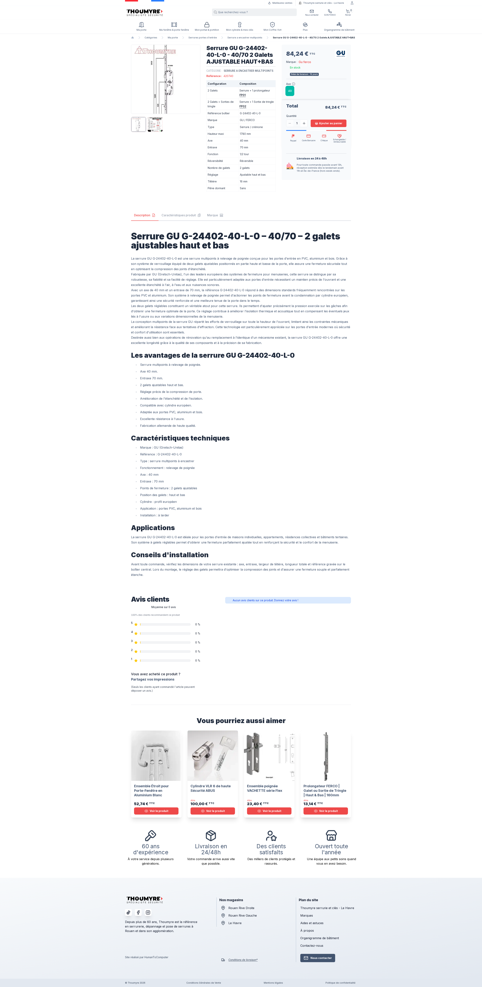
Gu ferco (305, 62)
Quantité (291, 115)
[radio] (290, 91)
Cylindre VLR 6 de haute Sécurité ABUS (211, 788)
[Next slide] (197, 79)
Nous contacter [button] (321, 958)
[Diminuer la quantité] (289, 123)
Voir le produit (159, 810)
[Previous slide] (134, 79)
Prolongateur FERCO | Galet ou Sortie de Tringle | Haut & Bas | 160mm (325, 790)
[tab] (145, 215)
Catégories (151, 37)
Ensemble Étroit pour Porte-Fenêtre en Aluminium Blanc (151, 790)
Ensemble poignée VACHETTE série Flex (264, 788)
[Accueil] (132, 37)
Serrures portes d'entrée (202, 37)
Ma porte (173, 37)
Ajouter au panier (330, 123)
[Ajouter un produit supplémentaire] (303, 123)
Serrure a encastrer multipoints (244, 37)
